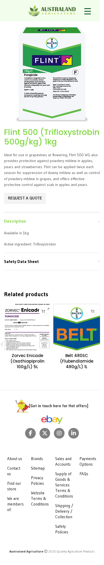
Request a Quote (25, 198)
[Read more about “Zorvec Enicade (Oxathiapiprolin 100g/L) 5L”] (43, 311)
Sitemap (38, 468)
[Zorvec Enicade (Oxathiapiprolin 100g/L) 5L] (27, 327)
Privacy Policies (37, 480)
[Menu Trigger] (87, 11)
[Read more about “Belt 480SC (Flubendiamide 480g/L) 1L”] (92, 311)
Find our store (14, 486)
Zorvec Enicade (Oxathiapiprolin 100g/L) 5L (27, 361)
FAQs (83, 473)
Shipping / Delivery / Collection (64, 511)
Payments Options (87, 461)
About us (14, 458)
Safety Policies (61, 529)
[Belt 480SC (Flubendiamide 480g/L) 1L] (76, 327)
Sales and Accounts (63, 461)
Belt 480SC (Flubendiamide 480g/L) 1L (76, 361)
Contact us (13, 471)
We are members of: (15, 504)
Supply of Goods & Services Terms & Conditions (64, 485)
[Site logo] (52, 10)
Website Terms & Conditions (40, 498)
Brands (37, 458)
